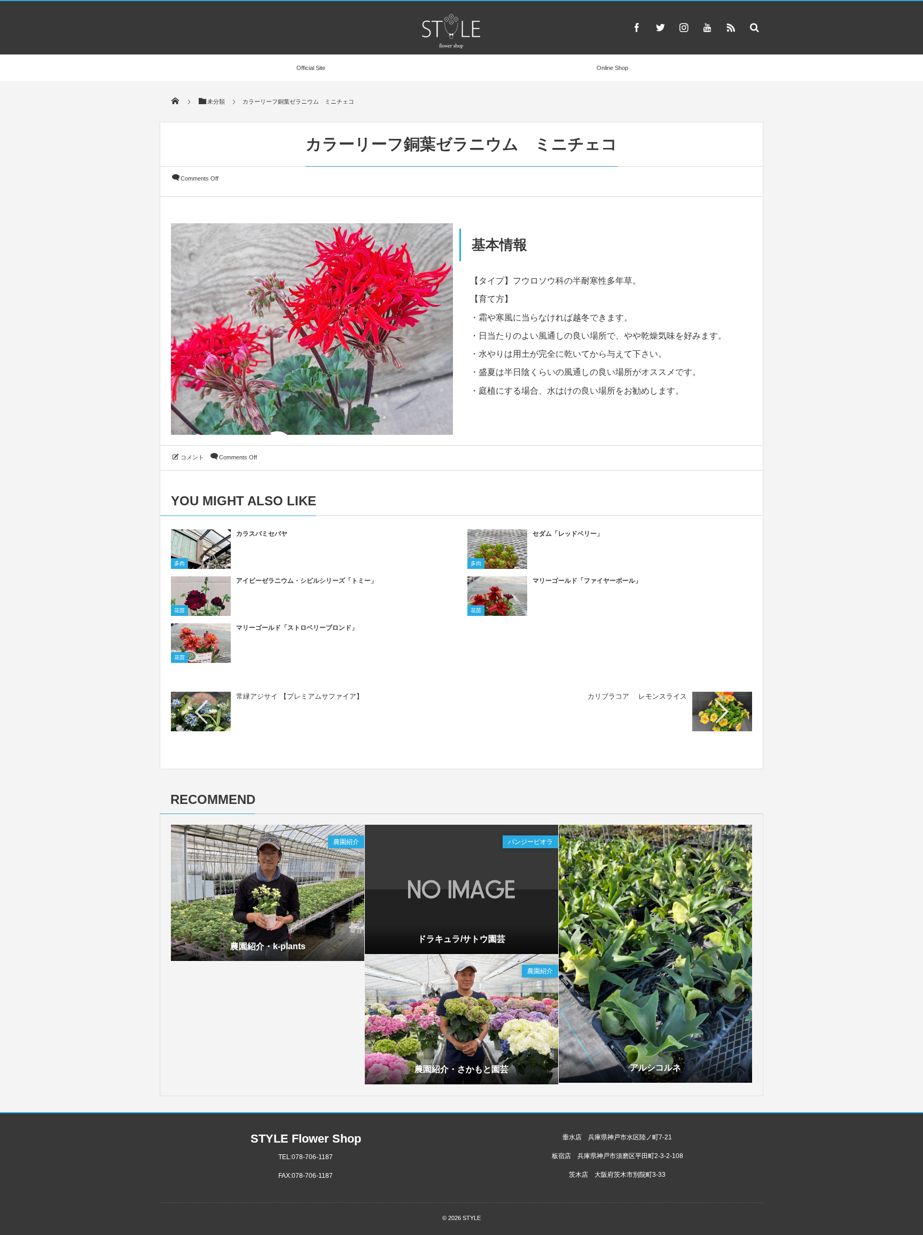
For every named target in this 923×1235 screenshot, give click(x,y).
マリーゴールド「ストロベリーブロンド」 (297, 627)
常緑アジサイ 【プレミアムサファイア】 (299, 696)
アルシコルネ (655, 1067)
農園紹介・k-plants (268, 946)
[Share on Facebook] (637, 27)
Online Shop (612, 68)
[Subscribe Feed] (731, 27)
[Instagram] (684, 27)
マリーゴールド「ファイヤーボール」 (587, 580)
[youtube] (707, 27)
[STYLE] (451, 46)
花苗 (179, 610)
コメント (192, 457)
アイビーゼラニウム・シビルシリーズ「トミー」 (306, 580)
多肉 (179, 563)
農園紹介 (346, 842)
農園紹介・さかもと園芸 (461, 1069)
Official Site (310, 68)
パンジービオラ (530, 842)
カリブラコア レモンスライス (637, 696)
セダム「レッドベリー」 (568, 533)
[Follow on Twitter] (660, 27)
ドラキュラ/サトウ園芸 (461, 938)
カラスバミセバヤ (261, 533)
